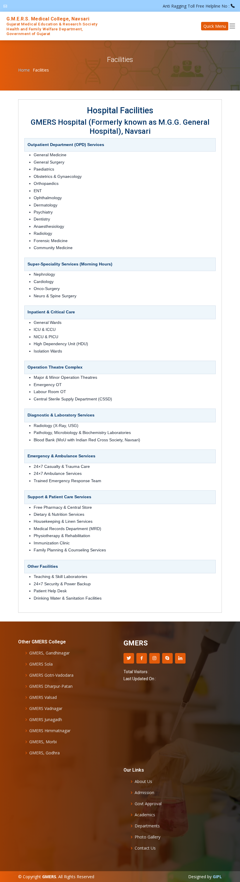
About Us (143, 781)
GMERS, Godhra (44, 753)
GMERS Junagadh (45, 720)
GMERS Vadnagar (45, 708)
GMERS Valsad (43, 697)
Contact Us (145, 848)
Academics (145, 815)
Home (24, 70)
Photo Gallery (147, 837)
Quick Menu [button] (214, 26)
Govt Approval (148, 804)
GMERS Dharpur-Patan (51, 686)
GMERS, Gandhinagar (49, 653)
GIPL (217, 876)
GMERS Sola (41, 664)
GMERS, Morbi (43, 742)
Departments (147, 826)
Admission (144, 793)
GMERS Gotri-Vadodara (51, 675)
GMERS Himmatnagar (50, 731)
